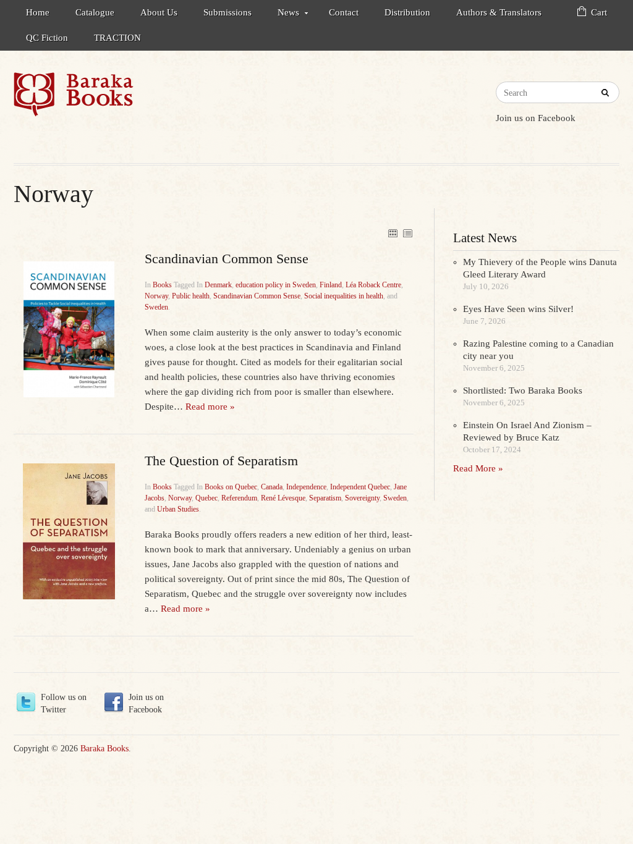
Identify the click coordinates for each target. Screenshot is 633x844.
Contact (344, 12)
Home (37, 12)
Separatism (325, 498)
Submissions (227, 12)
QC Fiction (47, 38)
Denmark (218, 285)
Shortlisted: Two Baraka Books (522, 390)
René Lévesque (283, 498)
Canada (272, 487)
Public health (191, 296)
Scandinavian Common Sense (256, 296)
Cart (599, 12)
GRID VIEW (392, 233)
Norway (156, 296)
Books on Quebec (231, 487)
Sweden (156, 307)
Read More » (478, 468)
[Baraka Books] (74, 94)
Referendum (239, 498)
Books (162, 285)
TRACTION (117, 38)
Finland (331, 285)
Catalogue (94, 12)
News (282, 14)
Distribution (407, 12)
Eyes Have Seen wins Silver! (518, 309)
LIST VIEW (407, 233)
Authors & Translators (499, 12)
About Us (158, 12)
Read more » (210, 406)
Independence (306, 487)
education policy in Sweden (276, 285)
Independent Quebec (360, 487)
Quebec (206, 498)
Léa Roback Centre (373, 285)
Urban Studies (178, 509)
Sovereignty (362, 498)
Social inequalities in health (343, 296)
